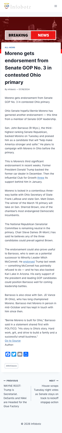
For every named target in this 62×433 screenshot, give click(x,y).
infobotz (12, 89)
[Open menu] (55, 6)
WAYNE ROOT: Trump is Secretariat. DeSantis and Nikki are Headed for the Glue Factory (15, 393)
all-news (10, 47)
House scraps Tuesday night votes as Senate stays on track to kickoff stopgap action (46, 391)
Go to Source (13, 340)
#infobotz (11, 366)
